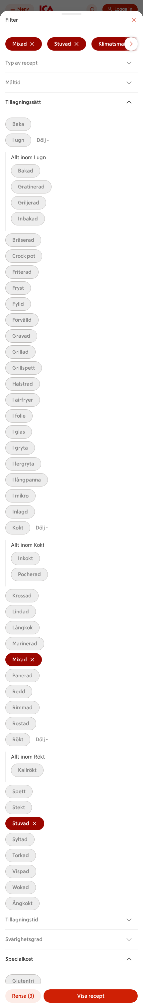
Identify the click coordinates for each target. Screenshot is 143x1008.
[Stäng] (133, 20)
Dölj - (43, 140)
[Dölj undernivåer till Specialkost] (130, 959)
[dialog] (71, 509)
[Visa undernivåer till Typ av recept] (130, 63)
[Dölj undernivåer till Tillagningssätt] (130, 102)
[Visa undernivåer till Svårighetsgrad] (130, 939)
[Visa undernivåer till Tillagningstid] (130, 919)
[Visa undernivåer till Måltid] (130, 82)
